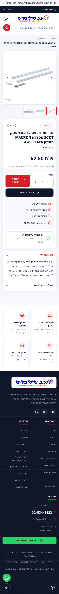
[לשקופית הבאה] (7, 77)
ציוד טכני (52, 444)
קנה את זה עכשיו (29, 192)
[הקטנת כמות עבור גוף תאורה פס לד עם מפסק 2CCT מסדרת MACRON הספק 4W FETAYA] (49, 182)
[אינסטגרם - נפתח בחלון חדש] (44, 412)
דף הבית (53, 38)
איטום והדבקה (50, 472)
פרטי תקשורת (22, 487)
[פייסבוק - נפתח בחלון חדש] (53, 412)
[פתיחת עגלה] (6, 18)
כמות (51, 174)
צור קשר (24, 437)
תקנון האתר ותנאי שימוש (44, 568)
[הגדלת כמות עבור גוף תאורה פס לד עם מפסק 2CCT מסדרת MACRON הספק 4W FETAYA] (35, 182)
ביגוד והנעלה (50, 486)
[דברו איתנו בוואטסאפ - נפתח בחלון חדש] (7, 578)
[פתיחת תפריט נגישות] (52, 587)
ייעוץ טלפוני (35, 223)
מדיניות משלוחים (25, 568)
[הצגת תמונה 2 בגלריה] (40, 111)
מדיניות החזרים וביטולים (29, 562)
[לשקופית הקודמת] (51, 77)
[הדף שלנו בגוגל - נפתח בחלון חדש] (36, 412)
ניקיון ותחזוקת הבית (48, 458)
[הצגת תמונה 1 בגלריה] (51, 111)
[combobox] (33, 28)
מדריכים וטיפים (21, 444)
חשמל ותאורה (50, 465)
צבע (54, 479)
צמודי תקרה (41, 38)
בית (54, 430)
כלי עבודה (52, 437)
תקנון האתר (23, 473)
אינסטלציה (51, 451)
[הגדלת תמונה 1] (29, 77)
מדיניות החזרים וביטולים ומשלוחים (20, 458)
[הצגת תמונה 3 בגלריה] (28, 111)
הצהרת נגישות (21, 451)
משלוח (22, 166)
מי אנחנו (24, 430)
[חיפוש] (6, 27)
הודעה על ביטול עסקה (18, 466)
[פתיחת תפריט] (54, 18)
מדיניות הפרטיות (21, 480)
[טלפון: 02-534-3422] (7, 587)
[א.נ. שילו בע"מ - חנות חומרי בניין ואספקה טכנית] (33, 382)
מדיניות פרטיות (11, 562)
